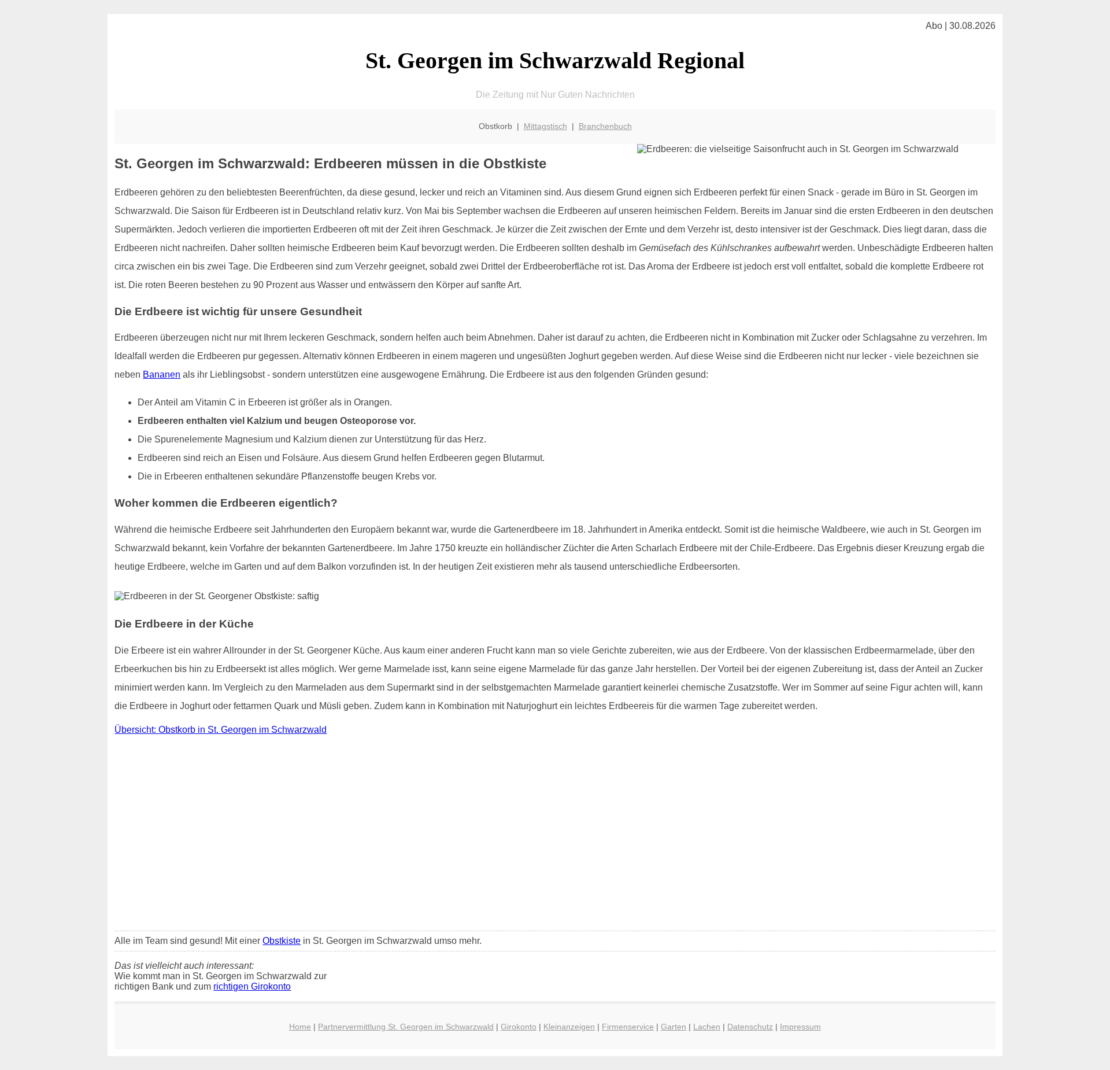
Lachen (706, 1026)
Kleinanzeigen (569, 1026)
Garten (673, 1026)
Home (300, 1026)
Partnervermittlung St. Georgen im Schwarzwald (406, 1026)
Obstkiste (281, 941)
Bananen (161, 374)
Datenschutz (750, 1026)
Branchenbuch (605, 126)
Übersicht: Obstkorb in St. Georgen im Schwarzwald (220, 730)
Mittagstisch (545, 126)
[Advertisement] (555, 836)
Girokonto (518, 1026)
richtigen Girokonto (252, 986)
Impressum (800, 1026)
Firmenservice (628, 1026)
